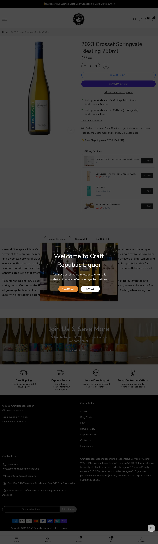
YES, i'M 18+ (68, 288)
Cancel (90, 288)
